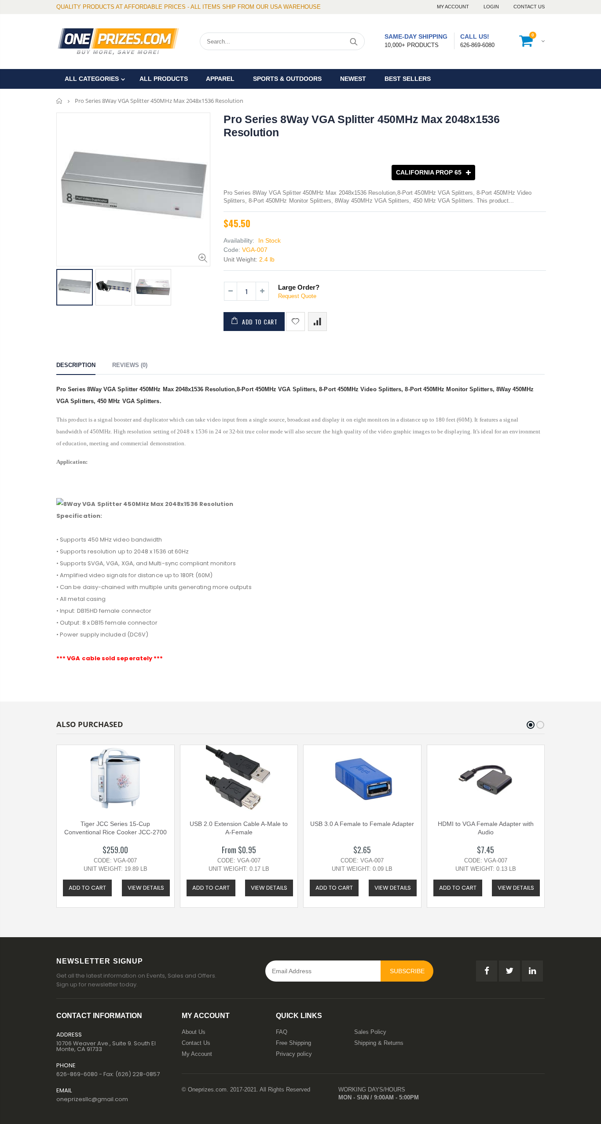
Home (59, 101)
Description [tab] (75, 365)
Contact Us (529, 6)
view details (146, 888)
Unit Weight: (240, 259)
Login (492, 6)
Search (353, 41)
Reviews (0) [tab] (129, 365)
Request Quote (297, 296)
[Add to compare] (317, 321)
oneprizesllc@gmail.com (92, 1099)
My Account (453, 6)
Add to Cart (260, 321)
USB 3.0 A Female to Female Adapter (362, 823)
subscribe (407, 971)
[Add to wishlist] (295, 321)
